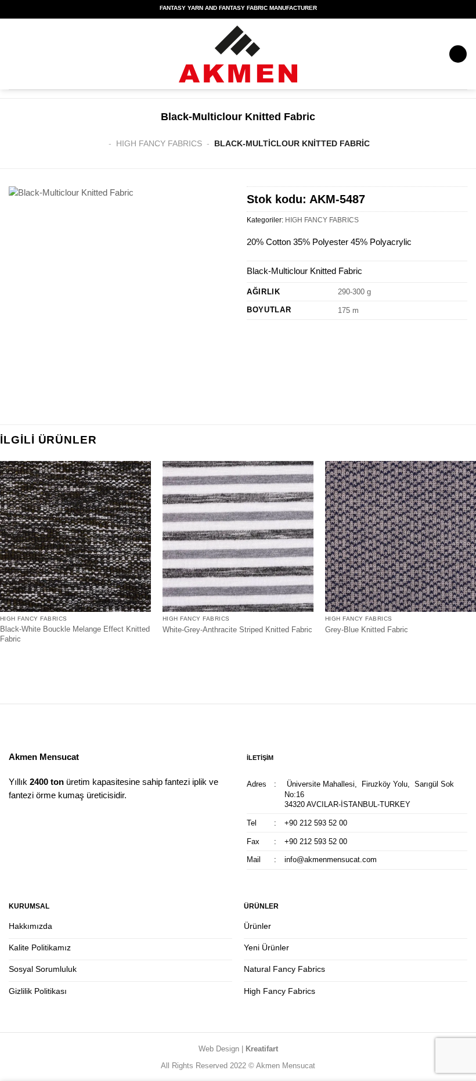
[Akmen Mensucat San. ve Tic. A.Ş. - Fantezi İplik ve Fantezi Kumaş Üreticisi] (238, 54)
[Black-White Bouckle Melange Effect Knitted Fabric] (75, 536)
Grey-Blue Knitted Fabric (366, 629)
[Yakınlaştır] (23, 393)
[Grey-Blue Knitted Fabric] (400, 536)
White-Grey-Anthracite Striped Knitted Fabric (237, 629)
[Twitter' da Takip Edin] (43, 822)
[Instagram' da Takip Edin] (29, 822)
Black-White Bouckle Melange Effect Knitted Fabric (75, 634)
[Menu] (458, 54)
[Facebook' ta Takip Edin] (15, 822)
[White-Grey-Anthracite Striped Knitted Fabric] (238, 536)
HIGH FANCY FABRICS (159, 143)
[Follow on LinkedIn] (58, 822)
